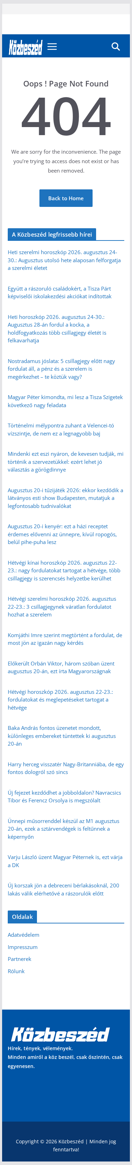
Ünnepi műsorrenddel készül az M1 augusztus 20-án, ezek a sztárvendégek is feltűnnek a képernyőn (63, 828)
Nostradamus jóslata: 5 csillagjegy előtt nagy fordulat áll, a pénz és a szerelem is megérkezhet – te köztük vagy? (61, 368)
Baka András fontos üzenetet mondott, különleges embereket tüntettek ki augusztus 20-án (62, 735)
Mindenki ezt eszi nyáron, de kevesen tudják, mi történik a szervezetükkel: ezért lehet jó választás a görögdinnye (66, 461)
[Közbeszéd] (26, 46)
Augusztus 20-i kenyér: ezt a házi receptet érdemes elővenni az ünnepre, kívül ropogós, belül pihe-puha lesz (62, 534)
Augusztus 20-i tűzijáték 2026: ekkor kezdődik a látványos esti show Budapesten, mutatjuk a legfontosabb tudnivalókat (65, 498)
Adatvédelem (23, 934)
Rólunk (16, 971)
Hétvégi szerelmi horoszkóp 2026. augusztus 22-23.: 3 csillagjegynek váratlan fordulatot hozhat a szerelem (62, 606)
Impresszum (23, 946)
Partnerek (19, 958)
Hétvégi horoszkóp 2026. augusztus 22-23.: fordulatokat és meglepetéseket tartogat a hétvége (60, 699)
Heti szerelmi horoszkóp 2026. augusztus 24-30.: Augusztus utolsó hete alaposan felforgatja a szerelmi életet (64, 260)
